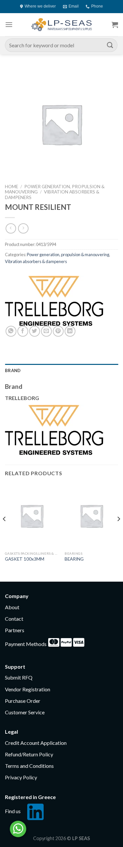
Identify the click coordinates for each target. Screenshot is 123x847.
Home (11, 186)
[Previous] (4, 532)
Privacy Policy (21, 777)
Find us (13, 811)
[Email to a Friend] (46, 331)
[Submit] (110, 45)
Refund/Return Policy (29, 754)
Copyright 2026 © (61, 838)
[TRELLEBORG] (54, 301)
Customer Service (25, 712)
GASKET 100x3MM (24, 559)
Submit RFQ (18, 677)
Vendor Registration (27, 689)
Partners (14, 630)
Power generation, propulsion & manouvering (68, 254)
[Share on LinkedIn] (70, 331)
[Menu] (9, 24)
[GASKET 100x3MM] (31, 516)
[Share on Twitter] (34, 331)
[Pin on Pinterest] (58, 331)
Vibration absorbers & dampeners (36, 261)
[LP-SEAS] (61, 25)
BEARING (74, 559)
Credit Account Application (36, 743)
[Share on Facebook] (22, 331)
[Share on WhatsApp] (11, 331)
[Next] (118, 532)
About (12, 607)
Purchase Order (22, 701)
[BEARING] (91, 516)
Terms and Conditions (29, 766)
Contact (14, 618)
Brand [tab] (13, 370)
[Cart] (115, 24)
